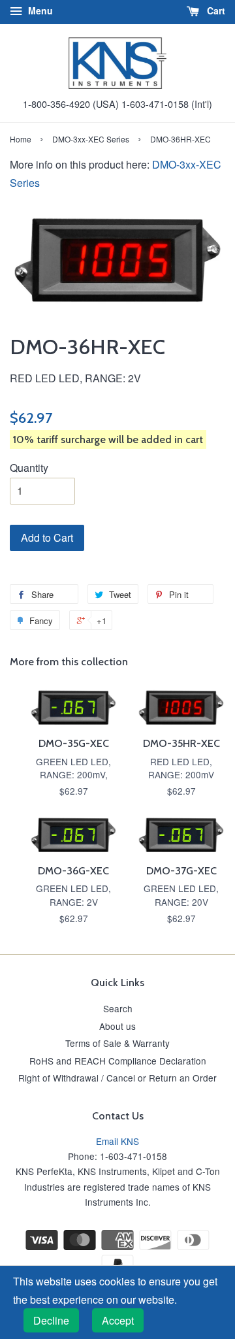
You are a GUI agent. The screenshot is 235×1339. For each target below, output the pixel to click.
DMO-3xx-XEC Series (90, 138)
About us (117, 1026)
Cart (214, 10)
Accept (118, 1320)
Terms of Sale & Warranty (117, 1043)
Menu (39, 10)
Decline (51, 1320)
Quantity (29, 467)
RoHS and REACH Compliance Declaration (117, 1060)
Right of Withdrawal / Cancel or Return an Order (117, 1077)
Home (20, 138)
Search (118, 1008)
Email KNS (117, 1141)
